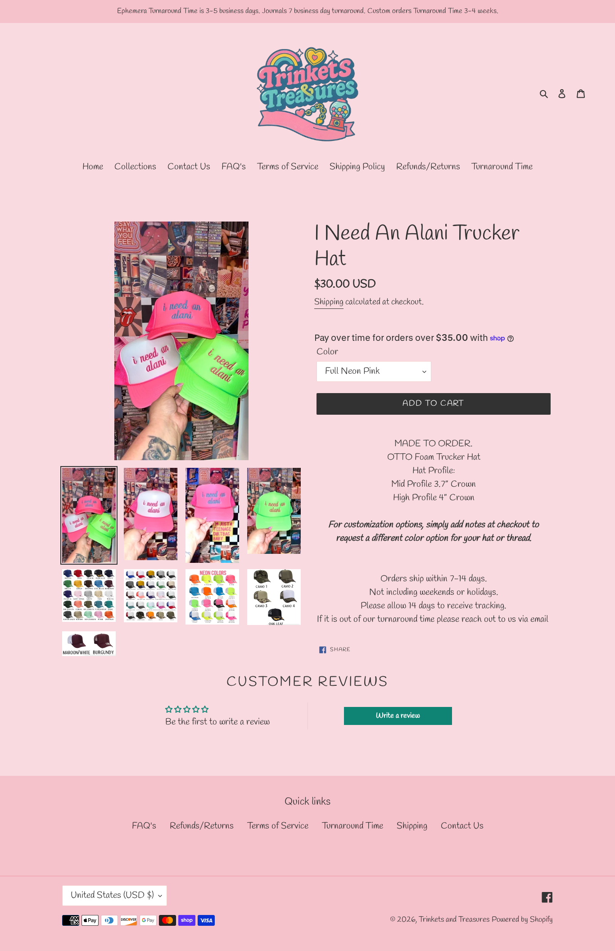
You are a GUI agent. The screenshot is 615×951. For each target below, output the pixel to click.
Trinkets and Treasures (454, 920)
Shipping (329, 302)
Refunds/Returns (202, 826)
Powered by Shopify (522, 920)
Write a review (398, 715)
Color (327, 352)
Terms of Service (277, 826)
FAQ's (144, 826)
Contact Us (462, 826)
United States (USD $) (112, 895)
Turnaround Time (352, 826)
